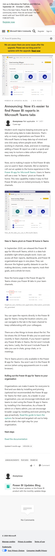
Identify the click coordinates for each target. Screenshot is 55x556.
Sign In (49, 31)
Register (41, 31)
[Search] (34, 31)
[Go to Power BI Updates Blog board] (8, 486)
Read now (36, 50)
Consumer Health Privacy (37, 550)
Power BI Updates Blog (13, 38)
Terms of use (40, 541)
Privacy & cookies (25, 541)
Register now (9, 21)
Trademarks (6, 547)
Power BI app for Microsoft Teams (20, 172)
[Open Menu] (51, 38)
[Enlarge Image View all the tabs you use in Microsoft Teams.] (27, 210)
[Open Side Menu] (4, 31)
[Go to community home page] (19, 31)
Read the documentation (16, 439)
